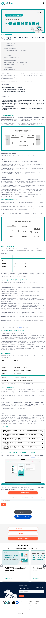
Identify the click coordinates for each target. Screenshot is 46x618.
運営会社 (36, 603)
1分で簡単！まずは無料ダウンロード (23, 492)
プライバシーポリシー (39, 609)
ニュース (36, 605)
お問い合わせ (31, 603)
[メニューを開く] (44, 3)
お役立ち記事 (31, 609)
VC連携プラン (31, 607)
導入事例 (30, 605)
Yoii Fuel (33, 457)
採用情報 (36, 607)
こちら (20, 327)
